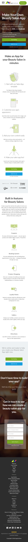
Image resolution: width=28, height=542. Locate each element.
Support (14, 470)
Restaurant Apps (14, 488)
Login (14, 471)
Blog (14, 468)
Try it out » (23, 3)
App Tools (14, 513)
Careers (14, 502)
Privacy (14, 506)
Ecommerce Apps (14, 485)
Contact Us (14, 505)
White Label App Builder (14, 478)
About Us (14, 498)
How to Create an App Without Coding (14, 512)
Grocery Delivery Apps (14, 490)
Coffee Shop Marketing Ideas (14, 522)
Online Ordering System (14, 491)
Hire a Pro (14, 482)
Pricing (14, 466)
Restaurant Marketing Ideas (14, 520)
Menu (3, 3)
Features (14, 463)
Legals (14, 503)
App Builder (14, 477)
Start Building (14, 39)
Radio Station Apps (14, 486)
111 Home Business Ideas (14, 518)
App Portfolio (14, 480)
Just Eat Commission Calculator (14, 515)
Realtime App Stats (14, 517)
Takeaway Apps (14, 483)
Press (14, 500)
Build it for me (14, 44)
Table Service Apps (14, 493)
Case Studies (14, 465)
